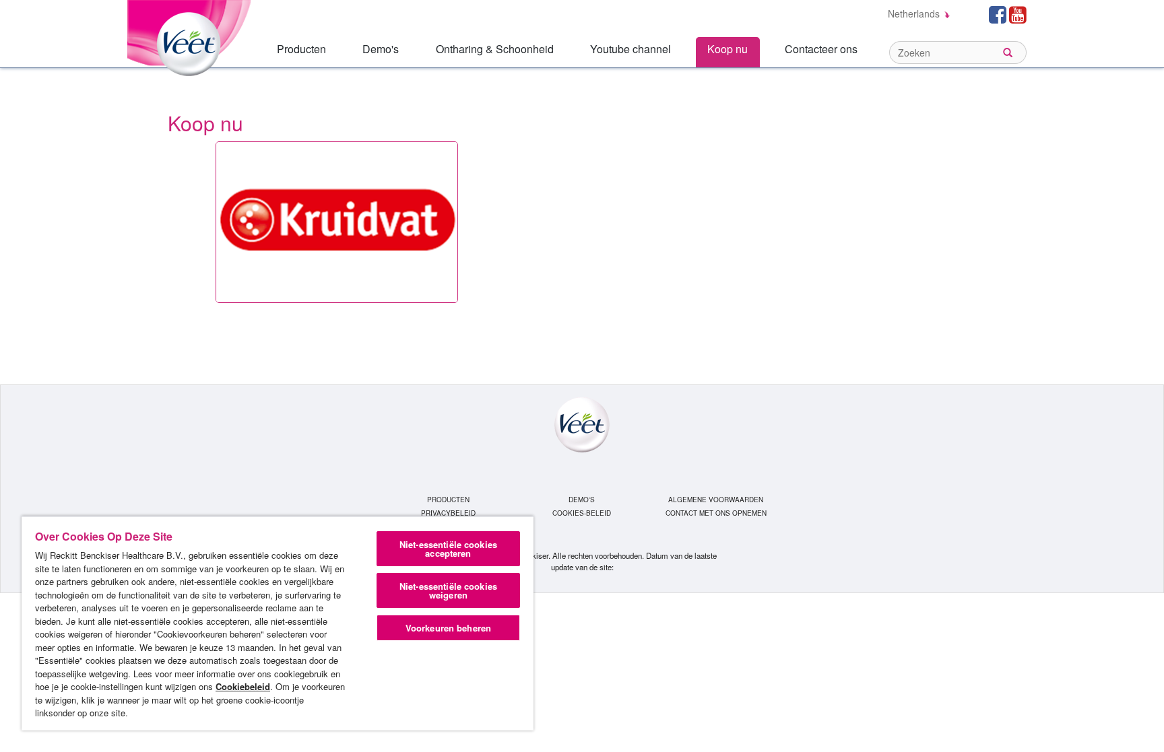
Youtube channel (630, 49)
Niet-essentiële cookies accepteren (448, 548)
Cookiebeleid (243, 686)
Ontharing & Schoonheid (495, 49)
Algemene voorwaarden (715, 499)
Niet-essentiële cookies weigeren (448, 590)
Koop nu (727, 49)
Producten (301, 49)
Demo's (380, 49)
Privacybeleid (448, 513)
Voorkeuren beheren (448, 627)
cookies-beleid (581, 513)
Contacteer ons (821, 49)
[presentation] (337, 222)
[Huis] (191, 36)
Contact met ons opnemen (716, 513)
